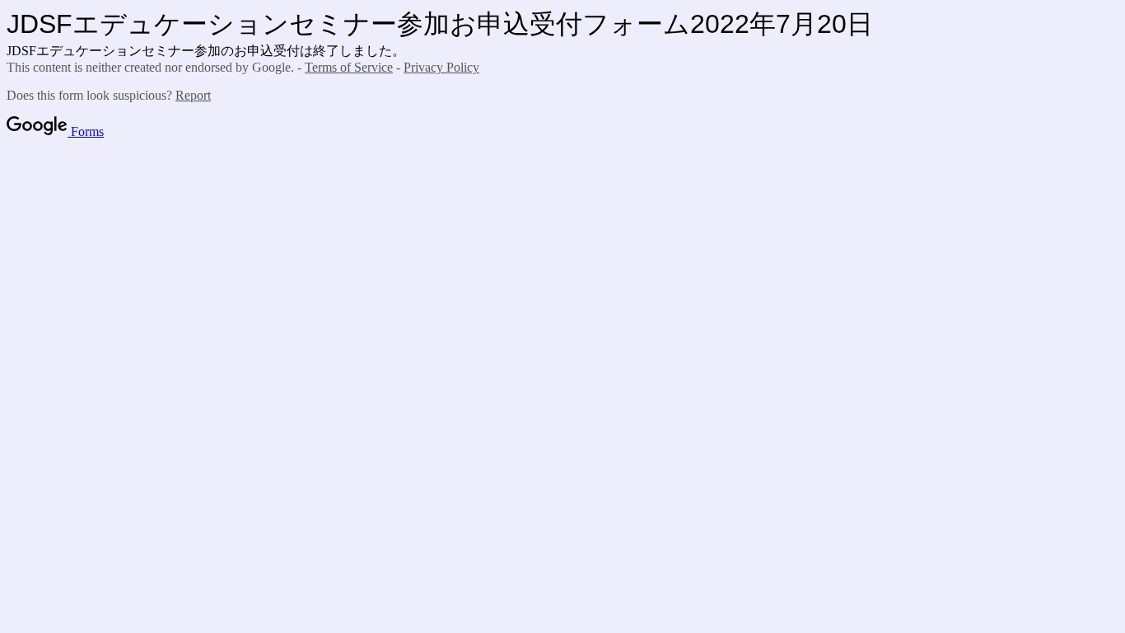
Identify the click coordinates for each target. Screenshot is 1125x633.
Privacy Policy (441, 67)
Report (193, 95)
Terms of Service (349, 67)
